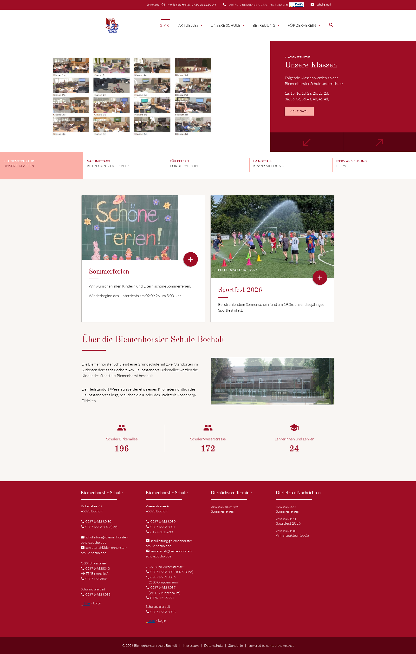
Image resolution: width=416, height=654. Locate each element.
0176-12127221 (162, 598)
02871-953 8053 (97, 594)
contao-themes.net (280, 645)
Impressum (191, 645)
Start (165, 25)
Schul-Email (324, 4)
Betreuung (266, 25)
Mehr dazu (299, 111)
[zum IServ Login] (296, 5)
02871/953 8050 (163, 521)
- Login (96, 603)
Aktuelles (190, 25)
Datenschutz (213, 645)
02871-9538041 (97, 579)
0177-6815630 (161, 532)
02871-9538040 (97, 568)
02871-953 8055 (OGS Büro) (171, 572)
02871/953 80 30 (98, 521)
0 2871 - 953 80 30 (241, 5)
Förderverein (304, 25)
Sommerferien (222, 511)
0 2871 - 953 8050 (270, 5)
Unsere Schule (228, 25)
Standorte (235, 645)
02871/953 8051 (163, 527)
